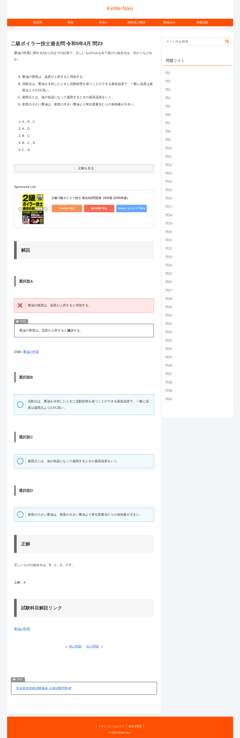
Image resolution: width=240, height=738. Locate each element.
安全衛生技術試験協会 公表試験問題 (42, 688)
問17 (169, 206)
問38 (169, 382)
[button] (227, 41)
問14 (169, 181)
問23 (169, 257)
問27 (169, 290)
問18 (169, 215)
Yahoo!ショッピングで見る (131, 208)
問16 (169, 198)
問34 (169, 349)
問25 (169, 273)
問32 (169, 332)
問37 (169, 374)
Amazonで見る (67, 208)
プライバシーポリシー (111, 726)
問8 (168, 131)
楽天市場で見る (99, 208)
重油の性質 (31, 352)
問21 (169, 240)
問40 (169, 399)
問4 (168, 98)
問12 (169, 165)
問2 (168, 81)
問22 (169, 248)
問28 (169, 299)
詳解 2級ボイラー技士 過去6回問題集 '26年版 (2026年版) (90, 198)
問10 (169, 148)
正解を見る (86, 168)
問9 (168, 140)
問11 (169, 156)
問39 (169, 390)
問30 (169, 315)
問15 (169, 190)
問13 (169, 173)
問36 (169, 365)
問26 (169, 282)
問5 (168, 106)
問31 (169, 324)
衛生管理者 (135, 726)
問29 (169, 307)
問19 (169, 223)
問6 (168, 115)
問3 (168, 90)
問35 (169, 357)
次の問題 (92, 646)
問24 (169, 265)
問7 (168, 123)
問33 (169, 340)
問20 (169, 232)
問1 (168, 73)
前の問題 (75, 646)
